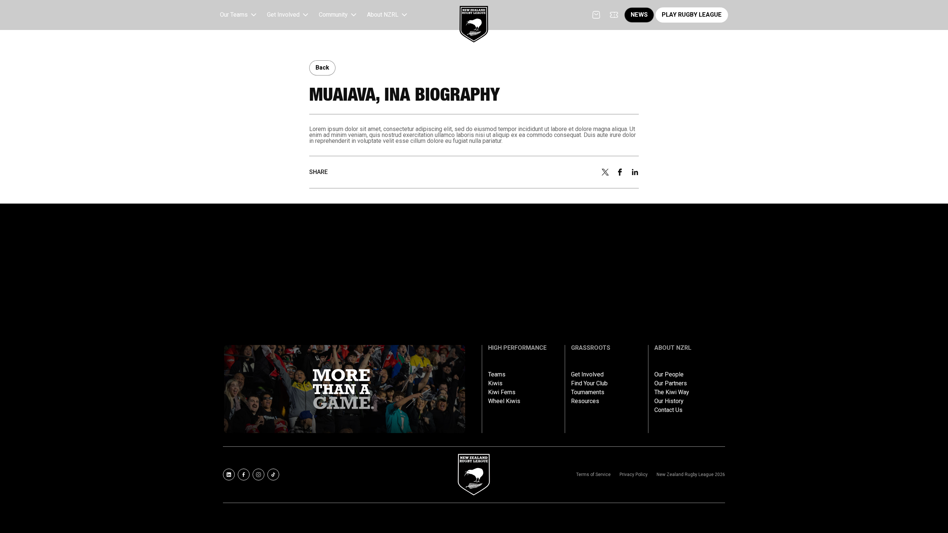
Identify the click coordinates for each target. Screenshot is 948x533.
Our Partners (670, 383)
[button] (239, 15)
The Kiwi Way (671, 392)
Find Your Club (589, 383)
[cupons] (614, 15)
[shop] (596, 15)
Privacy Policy (634, 474)
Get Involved (587, 375)
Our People (669, 375)
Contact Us (668, 410)
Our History (669, 401)
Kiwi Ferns (501, 392)
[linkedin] (635, 172)
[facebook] (620, 172)
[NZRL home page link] (474, 18)
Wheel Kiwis (504, 401)
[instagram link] (258, 474)
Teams (496, 375)
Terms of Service (593, 474)
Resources (585, 401)
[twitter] (605, 172)
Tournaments (587, 392)
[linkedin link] (229, 474)
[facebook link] (244, 474)
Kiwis (495, 383)
